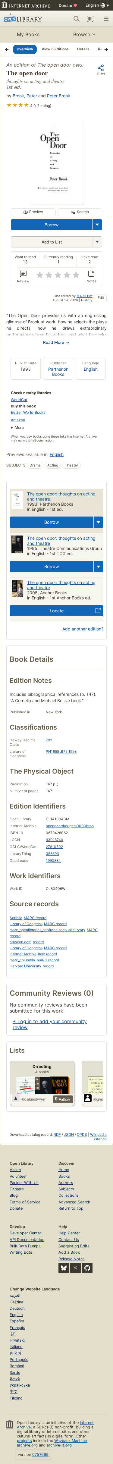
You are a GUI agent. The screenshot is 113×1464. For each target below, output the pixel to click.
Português (19, 1359)
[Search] (76, 18)
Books (64, 1176)
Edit (101, 297)
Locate (57, 610)
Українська (20, 1385)
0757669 (40, 1454)
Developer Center (25, 1233)
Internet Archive (23, 954)
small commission (40, 440)
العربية (15, 1295)
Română (17, 1366)
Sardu (15, 1372)
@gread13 (102, 1099)
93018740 (54, 839)
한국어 (15, 1353)
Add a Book (69, 1252)
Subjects (66, 1189)
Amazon (18, 420)
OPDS (82, 1134)
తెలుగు (15, 1379)
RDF (57, 1134)
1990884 (53, 860)
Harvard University (25, 966)
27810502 (54, 846)
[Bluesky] (63, 1268)
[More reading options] (97, 224)
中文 (13, 1391)
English (91, 369)
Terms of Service (25, 1202)
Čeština (16, 1302)
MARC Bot (85, 296)
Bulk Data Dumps (25, 1246)
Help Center (69, 1233)
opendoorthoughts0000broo (70, 826)
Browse (81, 34)
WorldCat (19, 399)
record (38, 942)
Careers (17, 1189)
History (87, 300)
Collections (68, 1195)
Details (83, 49)
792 (49, 740)
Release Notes (71, 1259)
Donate (68, 5)
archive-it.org (59, 1445)
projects (24, 1440)
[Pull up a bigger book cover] (57, 203)
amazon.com (20, 942)
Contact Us (68, 1239)
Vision (15, 1169)
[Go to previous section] (7, 49)
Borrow (51, 224)
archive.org (27, 1445)
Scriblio (16, 918)
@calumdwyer (33, 1099)
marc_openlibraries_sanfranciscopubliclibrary (47, 930)
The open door (54, 65)
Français (17, 1327)
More (19, 427)
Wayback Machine (70, 1440)
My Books (28, 34)
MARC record (35, 918)
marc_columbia (22, 960)
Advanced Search (74, 1202)
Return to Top (70, 1208)
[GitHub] (87, 1268)
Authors (65, 1182)
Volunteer (18, 1176)
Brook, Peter (25, 95)
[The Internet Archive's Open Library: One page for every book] (25, 19)
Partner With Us (24, 1182)
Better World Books (28, 412)
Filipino (16, 1398)
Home (63, 1169)
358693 (52, 853)
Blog (14, 1195)
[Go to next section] (106, 49)
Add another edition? (82, 628)
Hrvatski (17, 1340)
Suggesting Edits (73, 1246)
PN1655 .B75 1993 (61, 751)
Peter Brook (58, 95)
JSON (69, 1134)
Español (17, 1321)
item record (47, 954)
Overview (25, 49)
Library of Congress (26, 924)
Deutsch (17, 1308)
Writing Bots (21, 1252)
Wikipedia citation (98, 1136)
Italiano (16, 1346)
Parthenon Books (58, 371)
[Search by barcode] (90, 18)
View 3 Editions (55, 49)
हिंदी (12, 1334)
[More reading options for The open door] (97, 241)
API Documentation (27, 1239)
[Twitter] (75, 1268)
